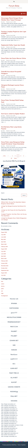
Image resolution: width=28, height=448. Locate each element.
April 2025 (3, 256)
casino (2, 283)
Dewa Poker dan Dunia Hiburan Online (13, 58)
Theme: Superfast (22, 445)
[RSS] (14, 1)
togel (2, 293)
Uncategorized (4, 295)
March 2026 (3, 244)
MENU (24, 13)
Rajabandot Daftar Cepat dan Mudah (13, 45)
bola (2, 281)
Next (15, 158)
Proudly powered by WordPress (9, 445)
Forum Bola (14, 5)
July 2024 (3, 275)
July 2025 (3, 251)
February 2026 (4, 246)
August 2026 (4, 232)
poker (2, 288)
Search (2, 193)
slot (2, 291)
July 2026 (3, 234)
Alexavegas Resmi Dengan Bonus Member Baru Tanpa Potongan (12, 19)
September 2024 (5, 270)
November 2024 (4, 265)
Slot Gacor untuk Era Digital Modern (13, 114)
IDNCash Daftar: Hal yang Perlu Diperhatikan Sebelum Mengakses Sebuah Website (13, 202)
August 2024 (4, 273)
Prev (5, 155)
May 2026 (3, 239)
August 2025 (4, 249)
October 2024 (4, 268)
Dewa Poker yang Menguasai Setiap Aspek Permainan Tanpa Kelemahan (12, 143)
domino (2, 286)
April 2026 (3, 242)
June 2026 (3, 237)
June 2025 (3, 253)
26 (11, 158)
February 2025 (4, 261)
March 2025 (3, 258)
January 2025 (4, 263)
